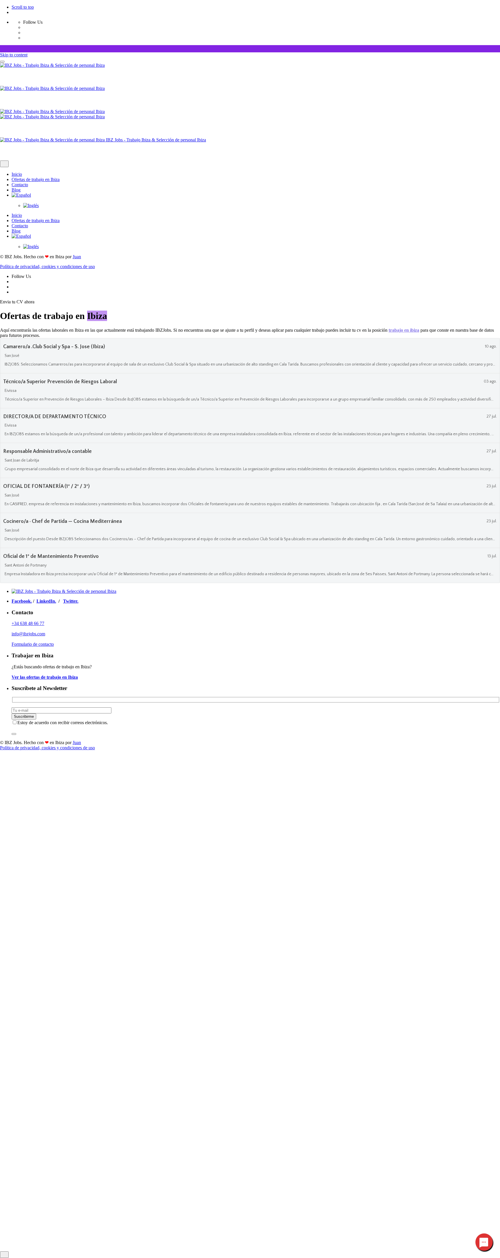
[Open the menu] (2, 61)
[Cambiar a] (256, 198)
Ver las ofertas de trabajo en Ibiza (45, 677)
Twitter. (70, 601)
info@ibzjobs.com (28, 633)
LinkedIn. (46, 601)
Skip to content (13, 54)
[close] (4, 164)
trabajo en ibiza (404, 330)
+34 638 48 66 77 (28, 623)
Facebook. (22, 601)
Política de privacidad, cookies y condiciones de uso (47, 266)
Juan (77, 256)
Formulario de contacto (33, 644)
